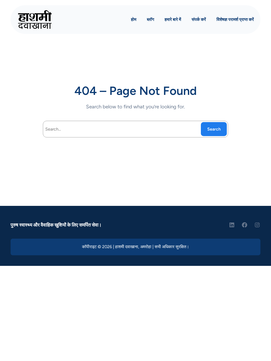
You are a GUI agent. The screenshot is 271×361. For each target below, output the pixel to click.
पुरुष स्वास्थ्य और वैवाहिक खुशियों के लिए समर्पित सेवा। (56, 225)
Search (214, 129)
